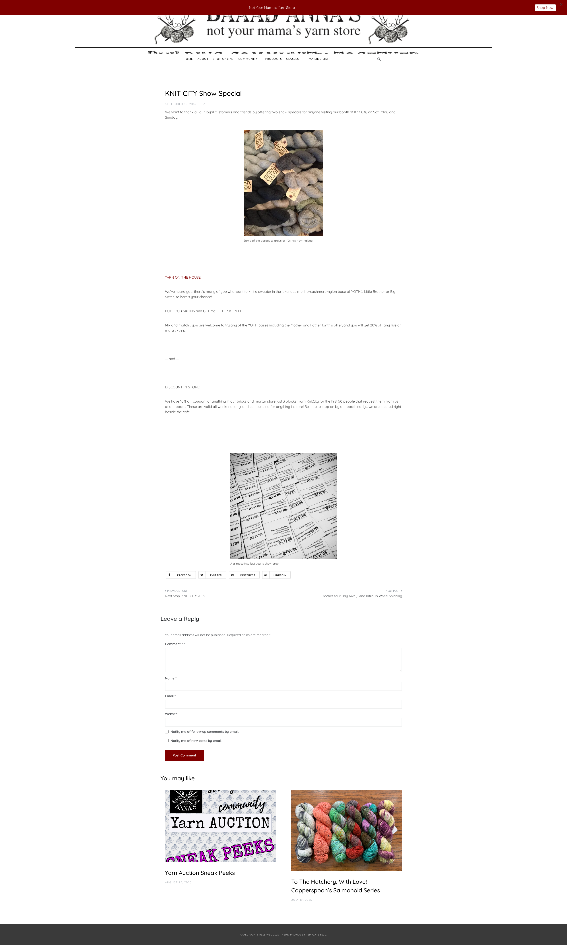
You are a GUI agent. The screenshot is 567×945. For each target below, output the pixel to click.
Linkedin (280, 575)
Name (171, 678)
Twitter (216, 575)
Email (170, 696)
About (203, 58)
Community (248, 58)
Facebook (184, 575)
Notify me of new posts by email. (196, 741)
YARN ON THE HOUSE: (183, 277)
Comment (174, 644)
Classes (292, 58)
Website (171, 714)
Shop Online (223, 58)
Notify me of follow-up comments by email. (205, 731)
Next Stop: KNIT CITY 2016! (185, 596)
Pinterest (248, 575)
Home (188, 58)
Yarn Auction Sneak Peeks (200, 872)
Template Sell (316, 934)
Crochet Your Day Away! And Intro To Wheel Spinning (361, 596)
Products (273, 58)
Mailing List (319, 58)
